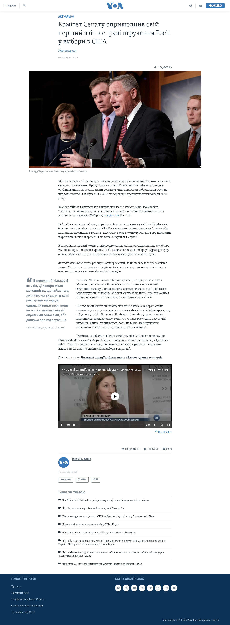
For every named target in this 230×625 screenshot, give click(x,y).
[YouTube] (201, 5)
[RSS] (158, 588)
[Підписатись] (174, 588)
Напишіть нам (20, 593)
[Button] (163, 67)
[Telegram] (190, 5)
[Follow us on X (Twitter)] (126, 588)
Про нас (16, 586)
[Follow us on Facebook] (118, 588)
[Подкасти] (166, 588)
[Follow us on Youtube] (134, 588)
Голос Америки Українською (82, 374)
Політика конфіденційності (28, 599)
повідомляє (112, 215)
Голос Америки (67, 50)
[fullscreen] (168, 424)
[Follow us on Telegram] (150, 588)
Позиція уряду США (23, 612)
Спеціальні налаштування (27, 605)
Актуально (66, 16)
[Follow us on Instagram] (142, 588)
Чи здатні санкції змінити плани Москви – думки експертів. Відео (108, 369)
